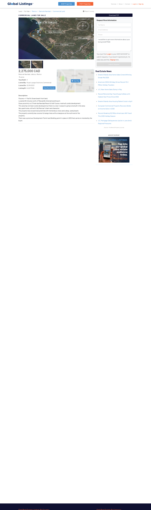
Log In (135, 4)
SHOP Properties (66, 4)
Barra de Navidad (45, 11)
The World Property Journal (116, 127)
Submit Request (113, 64)
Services (113, 4)
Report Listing (89, 11)
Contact (127, 4)
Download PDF (114, 15)
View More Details (49, 88)
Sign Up (141, 4)
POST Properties (85, 4)
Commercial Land (59, 11)
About (121, 4)
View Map (76, 81)
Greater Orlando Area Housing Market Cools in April (115, 101)
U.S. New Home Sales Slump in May (110, 89)
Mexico (34, 11)
